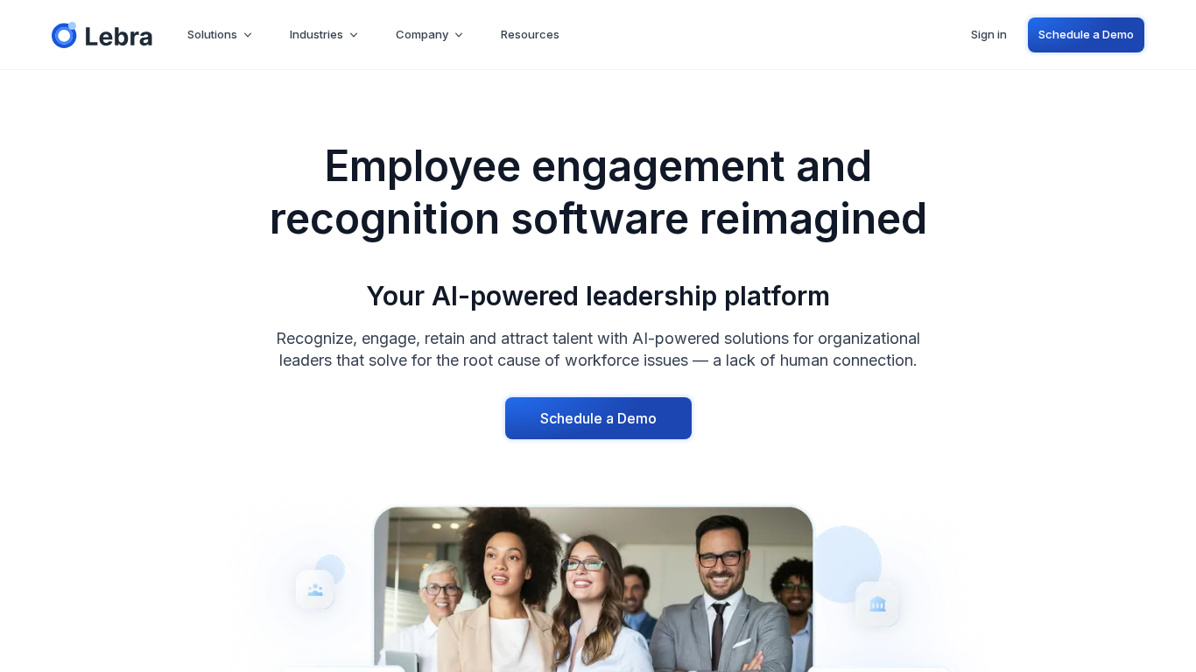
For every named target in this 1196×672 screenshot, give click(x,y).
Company (422, 34)
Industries (316, 34)
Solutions (212, 34)
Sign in (989, 34)
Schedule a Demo (1086, 34)
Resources (530, 34)
